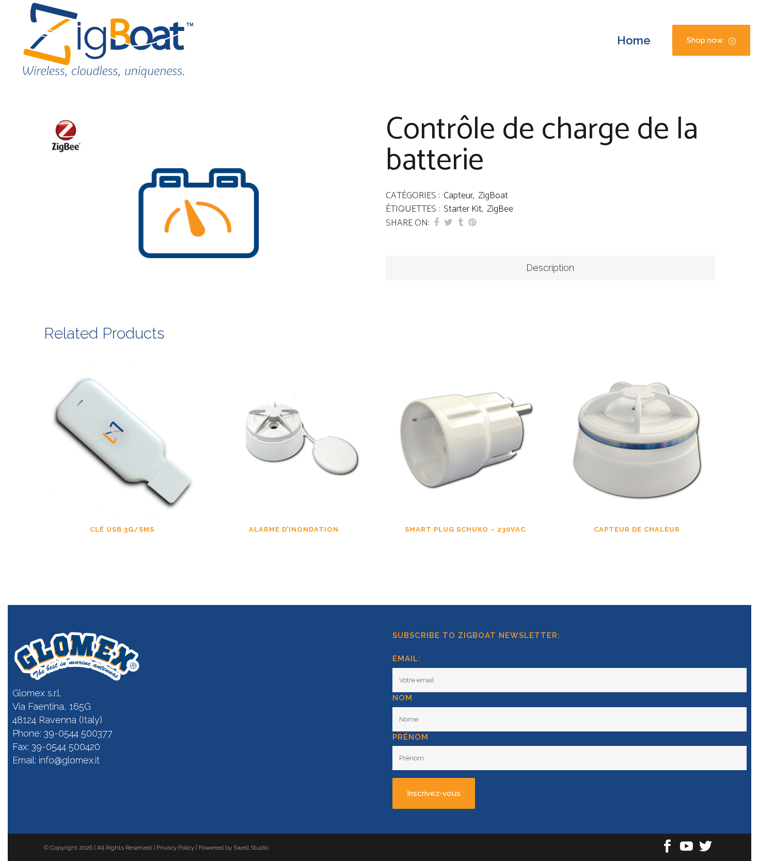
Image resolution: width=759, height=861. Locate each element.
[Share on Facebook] (436, 222)
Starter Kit (463, 209)
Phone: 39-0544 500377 (62, 733)
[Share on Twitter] (448, 222)
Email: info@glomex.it (56, 760)
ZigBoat (493, 195)
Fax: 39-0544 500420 (56, 746)
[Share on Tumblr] (460, 222)
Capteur (458, 195)
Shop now (705, 40)
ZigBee (500, 209)
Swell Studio (250, 847)
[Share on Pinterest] (472, 222)
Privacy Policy (176, 847)
